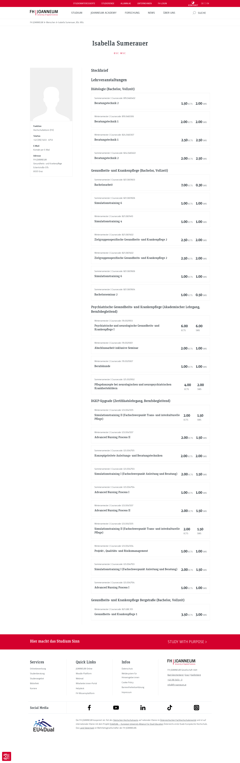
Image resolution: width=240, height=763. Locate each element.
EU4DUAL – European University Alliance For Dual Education (136, 724)
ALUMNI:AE (126, 3)
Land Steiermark (87, 728)
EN (208, 3)
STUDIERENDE (107, 3)
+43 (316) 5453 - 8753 (43, 140)
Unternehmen (144, 3)
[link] (43, 669)
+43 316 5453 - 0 (175, 679)
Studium (76, 12)
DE (202, 3)
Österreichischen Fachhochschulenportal (178, 720)
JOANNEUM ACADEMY (104, 12)
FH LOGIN (162, 3)
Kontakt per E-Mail (41, 149)
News (151, 12)
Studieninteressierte (84, 3)
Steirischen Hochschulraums (125, 720)
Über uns (169, 12)
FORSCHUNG (132, 12)
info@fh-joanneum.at (177, 684)
